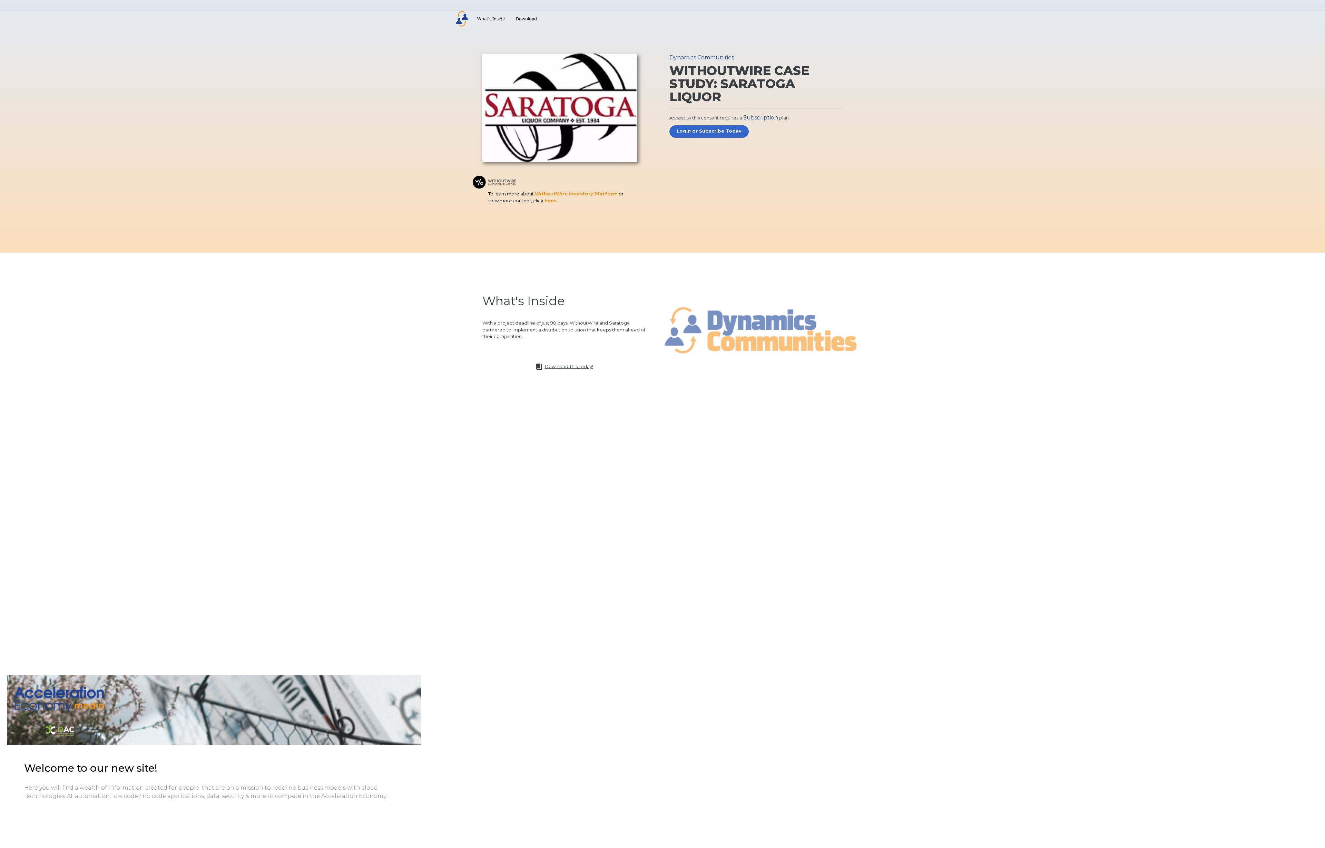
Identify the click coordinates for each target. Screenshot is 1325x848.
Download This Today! (569, 366)
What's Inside (491, 19)
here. (550, 200)
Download (526, 19)
